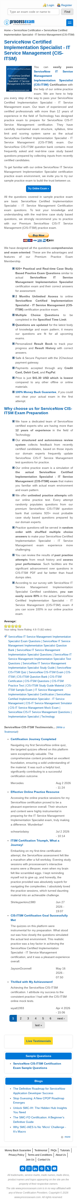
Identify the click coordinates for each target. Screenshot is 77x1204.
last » (38, 1025)
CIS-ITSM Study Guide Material (45, 685)
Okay (9, 626)
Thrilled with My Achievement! (32, 981)
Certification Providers (35, 1192)
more (67, 1137)
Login (50, 5)
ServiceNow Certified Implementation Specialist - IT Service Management (39, 699)
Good (13, 626)
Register (66, 5)
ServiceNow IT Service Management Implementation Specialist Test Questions (40, 659)
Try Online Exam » (38, 188)
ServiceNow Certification (27, 30)
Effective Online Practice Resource (35, 791)
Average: (10, 621)
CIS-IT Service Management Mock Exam (34, 707)
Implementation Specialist (23, 716)
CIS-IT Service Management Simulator (49, 703)
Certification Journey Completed (33, 739)
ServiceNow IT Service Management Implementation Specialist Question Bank (39, 646)
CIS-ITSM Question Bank (32, 676)
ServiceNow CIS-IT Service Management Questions (39, 712)
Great (16, 626)
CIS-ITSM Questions (37, 681)
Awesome (19, 626)
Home (7, 30)
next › (61, 1018)
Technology (48, 716)
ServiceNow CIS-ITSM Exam (46, 672)
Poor (6, 626)
